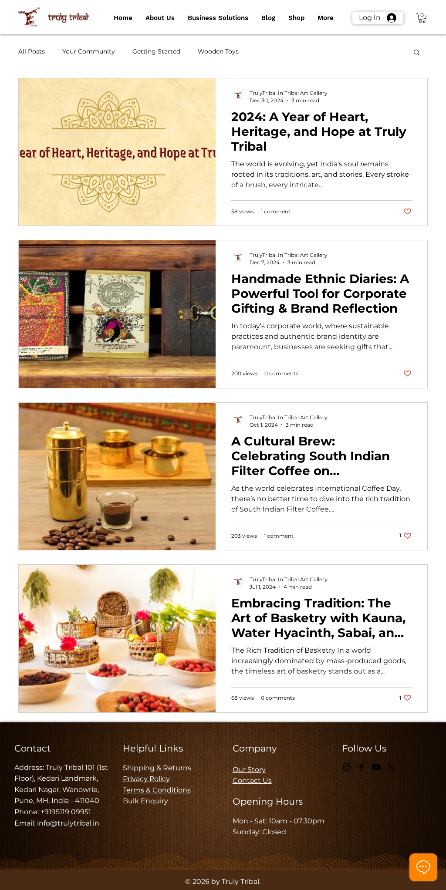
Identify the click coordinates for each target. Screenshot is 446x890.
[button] (160, 18)
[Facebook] (361, 767)
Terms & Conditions (157, 790)
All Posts (31, 51)
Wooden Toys (218, 51)
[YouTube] (376, 767)
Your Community (88, 51)
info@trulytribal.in (68, 823)
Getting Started (156, 51)
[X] (391, 767)
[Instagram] (346, 767)
